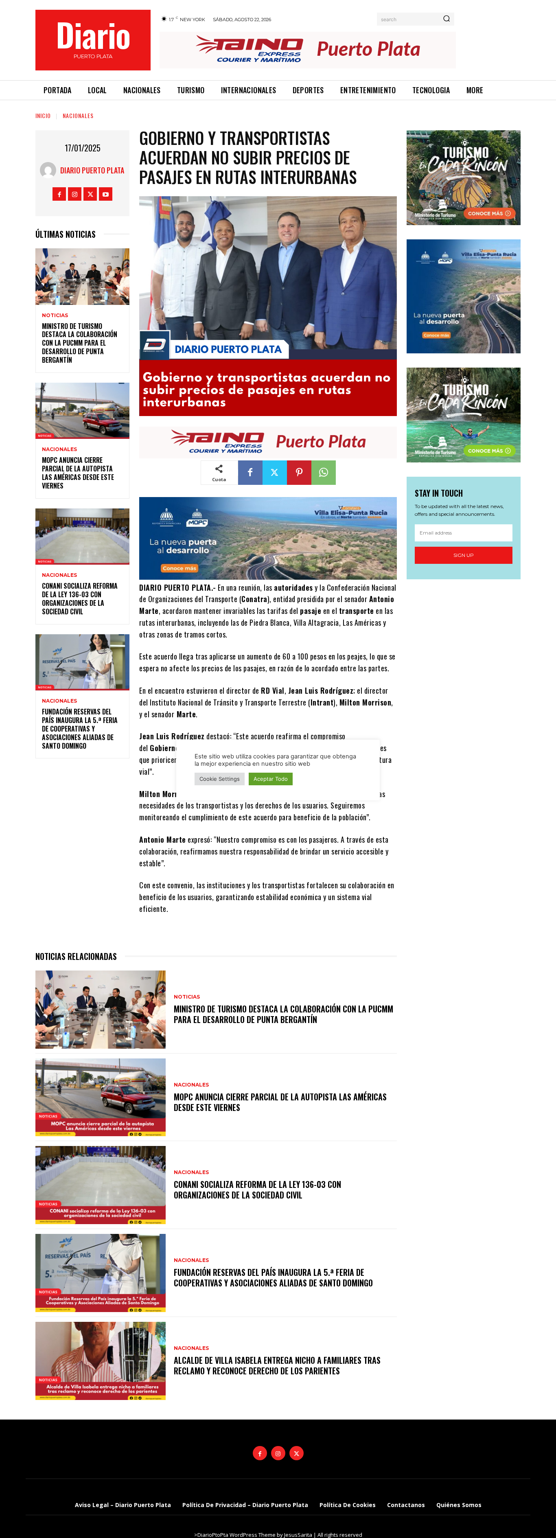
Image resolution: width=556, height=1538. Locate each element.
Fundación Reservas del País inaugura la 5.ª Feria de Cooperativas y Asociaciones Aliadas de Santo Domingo (80, 728)
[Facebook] (59, 194)
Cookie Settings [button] (219, 779)
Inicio (43, 115)
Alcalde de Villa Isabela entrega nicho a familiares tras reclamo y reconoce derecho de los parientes (277, 1365)
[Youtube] (105, 194)
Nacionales (78, 115)
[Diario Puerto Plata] (50, 170)
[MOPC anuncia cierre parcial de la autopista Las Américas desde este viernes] (82, 411)
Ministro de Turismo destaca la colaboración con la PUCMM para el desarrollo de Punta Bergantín (79, 343)
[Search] (446, 19)
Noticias (55, 315)
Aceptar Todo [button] (271, 779)
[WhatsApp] (323, 472)
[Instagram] (74, 194)
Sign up (463, 555)
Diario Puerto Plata (92, 170)
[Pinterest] (299, 472)
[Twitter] (90, 194)
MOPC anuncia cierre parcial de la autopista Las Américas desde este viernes (78, 472)
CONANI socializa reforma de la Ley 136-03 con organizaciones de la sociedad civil (80, 598)
